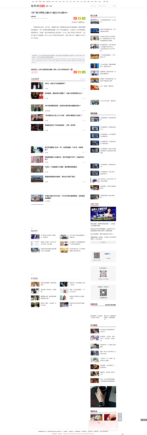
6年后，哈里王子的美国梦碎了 (55, 83)
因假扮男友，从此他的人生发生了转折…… (96, 316)
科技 (74, 1)
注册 (104, 1)
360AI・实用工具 (78, 22)
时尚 (64, 1)
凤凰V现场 (95, 204)
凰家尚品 (94, 411)
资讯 (37, 1)
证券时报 (33, 16)
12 (84, 162)
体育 (60, 1)
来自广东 (39, 18)
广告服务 (65, 431)
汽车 (67, 1)
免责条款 (84, 431)
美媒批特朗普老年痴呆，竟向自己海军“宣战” (60, 177)
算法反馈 (83, 79)
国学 (92, 1)
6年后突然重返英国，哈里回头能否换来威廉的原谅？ (63, 106)
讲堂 (106, 304)
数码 (96, 1)
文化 (81, 1)
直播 (44, 1)
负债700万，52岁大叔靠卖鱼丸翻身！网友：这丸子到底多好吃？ (50, 69)
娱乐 (56, 1)
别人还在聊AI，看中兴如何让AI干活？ (102, 234)
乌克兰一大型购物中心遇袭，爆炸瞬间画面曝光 (61, 167)
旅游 (85, 1)
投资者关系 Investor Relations (54, 431)
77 (84, 152)
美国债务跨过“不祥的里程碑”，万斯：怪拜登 (60, 125)
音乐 (109, 304)
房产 (71, 1)
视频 (40, 1)
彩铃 (112, 304)
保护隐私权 (77, 431)
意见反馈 (90, 431)
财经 (53, 1)
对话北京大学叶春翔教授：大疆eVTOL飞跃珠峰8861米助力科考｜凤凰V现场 (103, 230)
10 (84, 110)
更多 (99, 1)
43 (84, 181)
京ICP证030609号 (104, 431)
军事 (78, 1)
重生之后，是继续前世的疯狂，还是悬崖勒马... (110, 317)
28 (84, 120)
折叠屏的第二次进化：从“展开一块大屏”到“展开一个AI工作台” (103, 238)
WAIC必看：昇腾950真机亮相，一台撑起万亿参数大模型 (103, 225)
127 (84, 98)
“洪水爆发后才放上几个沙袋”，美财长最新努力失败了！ (64, 115)
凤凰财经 (107, 253)
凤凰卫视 (48, 1)
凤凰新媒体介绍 (42, 431)
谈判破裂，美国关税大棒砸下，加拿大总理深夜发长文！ (64, 93)
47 (84, 130)
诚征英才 (71, 431)
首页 (33, 1)
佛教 (89, 1)
